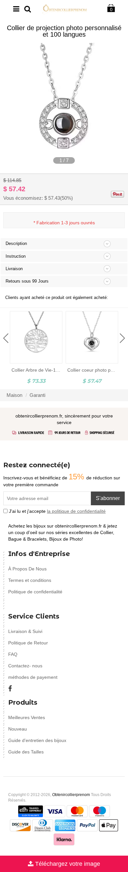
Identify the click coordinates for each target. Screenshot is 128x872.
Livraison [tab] (14, 268)
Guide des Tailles (26, 751)
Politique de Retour (28, 642)
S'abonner (108, 498)
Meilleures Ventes (26, 717)
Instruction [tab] (16, 256)
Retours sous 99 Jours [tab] (27, 281)
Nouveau (17, 729)
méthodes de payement (32, 677)
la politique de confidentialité (76, 511)
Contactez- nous (25, 665)
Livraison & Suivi (25, 631)
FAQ (12, 654)
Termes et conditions (29, 580)
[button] (5, 338)
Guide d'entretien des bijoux (37, 740)
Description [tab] (16, 243)
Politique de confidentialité (35, 591)
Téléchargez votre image (66, 864)
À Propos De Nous (27, 568)
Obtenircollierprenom (71, 794)
